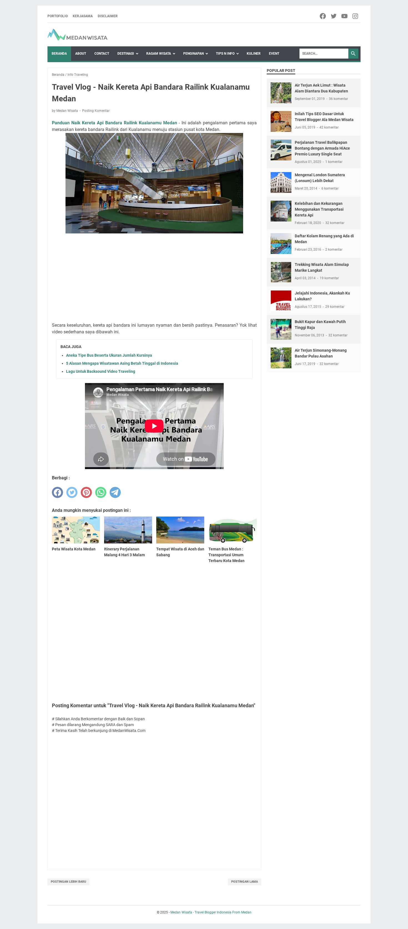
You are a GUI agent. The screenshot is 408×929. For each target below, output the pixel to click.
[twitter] (334, 16)
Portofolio (57, 16)
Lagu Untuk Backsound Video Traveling (100, 371)
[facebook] (323, 16)
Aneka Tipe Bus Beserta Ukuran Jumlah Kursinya (109, 355)
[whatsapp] (100, 492)
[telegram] (115, 492)
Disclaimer (108, 16)
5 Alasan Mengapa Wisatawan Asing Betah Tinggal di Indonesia (122, 363)
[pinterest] (86, 492)
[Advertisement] (154, 279)
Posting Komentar (96, 111)
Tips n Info (225, 54)
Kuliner (254, 54)
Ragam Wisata (158, 54)
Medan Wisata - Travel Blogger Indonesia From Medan (210, 912)
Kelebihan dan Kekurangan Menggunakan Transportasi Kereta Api (319, 209)
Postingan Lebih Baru (68, 881)
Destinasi (125, 54)
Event (274, 54)
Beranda (59, 54)
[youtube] (345, 16)
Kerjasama (83, 16)
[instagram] (356, 16)
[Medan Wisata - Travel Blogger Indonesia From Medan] (77, 35)
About (80, 54)
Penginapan (193, 54)
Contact (101, 54)
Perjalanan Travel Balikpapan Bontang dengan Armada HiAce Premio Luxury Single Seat (322, 148)
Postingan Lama (244, 881)
